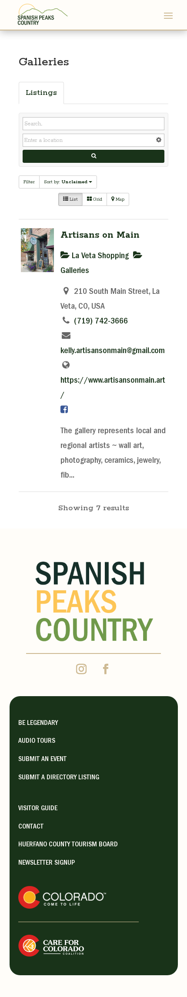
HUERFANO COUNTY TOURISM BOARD (68, 845)
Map (119, 199)
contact (30, 827)
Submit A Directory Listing (58, 778)
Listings (41, 93)
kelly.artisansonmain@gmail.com (112, 351)
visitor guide (37, 808)
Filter (29, 182)
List (73, 199)
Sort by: (65, 182)
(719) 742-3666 (101, 321)
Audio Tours (36, 741)
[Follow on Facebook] (105, 669)
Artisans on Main (100, 235)
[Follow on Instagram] (81, 669)
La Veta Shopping (99, 256)
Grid (97, 199)
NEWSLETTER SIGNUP (46, 863)
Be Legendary (38, 723)
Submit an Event (42, 759)
